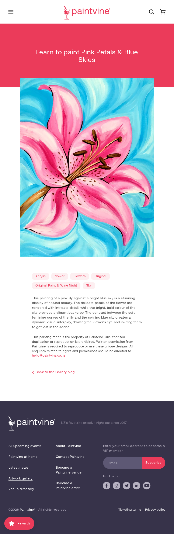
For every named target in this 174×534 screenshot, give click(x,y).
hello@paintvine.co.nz (48, 355)
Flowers (80, 276)
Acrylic (40, 276)
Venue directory (21, 489)
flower (60, 276)
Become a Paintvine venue (68, 469)
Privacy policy (155, 509)
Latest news (18, 467)
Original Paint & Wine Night (56, 285)
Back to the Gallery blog (55, 372)
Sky (89, 285)
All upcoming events (24, 446)
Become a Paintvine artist (68, 485)
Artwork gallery (20, 478)
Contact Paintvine (70, 456)
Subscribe (153, 462)
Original (100, 276)
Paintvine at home (23, 456)
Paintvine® (27, 509)
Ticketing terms (129, 509)
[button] (11, 12)
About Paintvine (68, 446)
